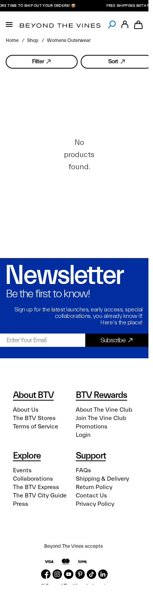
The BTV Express (36, 487)
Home (12, 40)
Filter (38, 61)
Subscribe (113, 340)
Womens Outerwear (69, 40)
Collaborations (33, 478)
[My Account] (124, 24)
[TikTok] (91, 574)
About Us (25, 409)
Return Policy (94, 487)
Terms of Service (35, 426)
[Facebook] (46, 574)
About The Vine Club (104, 409)
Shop (32, 40)
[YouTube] (68, 574)
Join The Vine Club (101, 418)
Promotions (91, 426)
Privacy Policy (95, 503)
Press (20, 503)
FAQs (83, 470)
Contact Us (91, 495)
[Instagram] (57, 574)
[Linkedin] (103, 574)
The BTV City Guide (40, 495)
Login (83, 434)
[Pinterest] (80, 574)
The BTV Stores (34, 418)
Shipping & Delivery (102, 478)
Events (22, 470)
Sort (113, 61)
